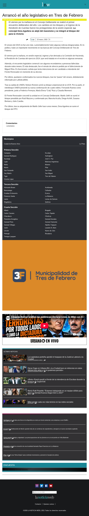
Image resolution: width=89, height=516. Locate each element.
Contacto (38, 504)
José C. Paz (49, 159)
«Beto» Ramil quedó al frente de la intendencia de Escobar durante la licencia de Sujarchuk (56, 380)
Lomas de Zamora (51, 199)
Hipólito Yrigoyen (50, 225)
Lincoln (6, 231)
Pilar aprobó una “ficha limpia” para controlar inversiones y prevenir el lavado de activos (31, 455)
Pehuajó (7, 233)
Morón (6, 167)
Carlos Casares (9, 213)
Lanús (6, 199)
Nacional (30, 403)
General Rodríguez (10, 156)
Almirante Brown (9, 187)
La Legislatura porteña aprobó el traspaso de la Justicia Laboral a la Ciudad (55, 358)
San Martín (7, 173)
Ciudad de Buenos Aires (12, 144)
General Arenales (51, 219)
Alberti (6, 210)
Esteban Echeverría (10, 193)
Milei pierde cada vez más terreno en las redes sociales (50, 402)
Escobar (48, 153)
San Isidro (48, 170)
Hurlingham (49, 156)
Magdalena (7, 202)
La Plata (82, 144)
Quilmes (48, 202)
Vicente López (9, 179)
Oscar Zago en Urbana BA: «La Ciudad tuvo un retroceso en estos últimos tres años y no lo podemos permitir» (55, 369)
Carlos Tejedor (50, 213)
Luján (6, 162)
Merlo (6, 164)
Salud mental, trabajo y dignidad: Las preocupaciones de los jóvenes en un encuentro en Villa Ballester (36, 437)
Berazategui (8, 190)
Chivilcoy (48, 216)
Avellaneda (48, 187)
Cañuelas (48, 190)
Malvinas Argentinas (52, 162)
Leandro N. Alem (50, 228)
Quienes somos (48, 504)
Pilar (46, 167)
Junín (6, 228)
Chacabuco (8, 216)
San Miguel (49, 173)
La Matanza (49, 196)
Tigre (5, 176)
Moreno (47, 164)
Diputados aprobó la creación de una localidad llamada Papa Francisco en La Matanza (30, 446)
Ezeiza (47, 193)
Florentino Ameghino (11, 219)
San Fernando (8, 170)
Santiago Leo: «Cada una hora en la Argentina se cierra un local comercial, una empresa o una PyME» (35, 420)
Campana (7, 153)
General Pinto (8, 222)
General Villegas (9, 225)
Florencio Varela (9, 196)
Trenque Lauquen (10, 236)
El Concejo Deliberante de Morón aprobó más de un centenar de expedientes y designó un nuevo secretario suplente (40, 429)
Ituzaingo (7, 159)
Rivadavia (48, 233)
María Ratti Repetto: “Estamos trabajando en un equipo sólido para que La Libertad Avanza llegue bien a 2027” (55, 392)
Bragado (48, 210)
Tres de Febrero (8, 19)
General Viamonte (51, 222)
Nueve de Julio (50, 231)
